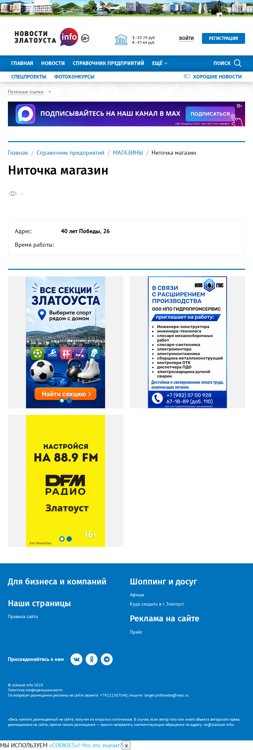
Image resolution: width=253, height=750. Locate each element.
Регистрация (223, 38)
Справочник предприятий (108, 63)
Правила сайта (23, 616)
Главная (22, 63)
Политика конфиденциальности (35, 689)
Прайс (136, 632)
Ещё (157, 63)
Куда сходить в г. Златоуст (157, 604)
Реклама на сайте (164, 618)
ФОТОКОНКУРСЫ (74, 76)
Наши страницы (39, 603)
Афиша (137, 595)
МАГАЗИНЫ (128, 152)
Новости (53, 63)
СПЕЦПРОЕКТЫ (28, 76)
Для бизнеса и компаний (57, 582)
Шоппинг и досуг (163, 582)
